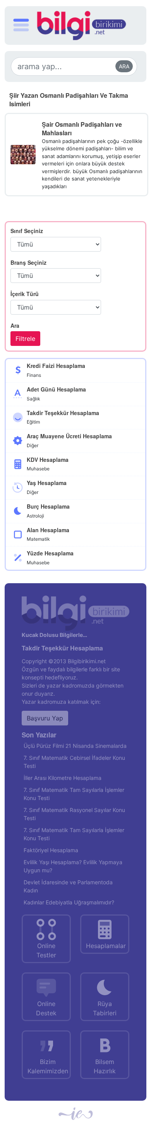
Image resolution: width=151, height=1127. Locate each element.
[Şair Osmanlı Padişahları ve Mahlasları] (23, 154)
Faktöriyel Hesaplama (51, 850)
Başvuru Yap (45, 718)
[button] (21, 26)
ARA (124, 66)
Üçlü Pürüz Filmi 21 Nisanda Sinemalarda (75, 745)
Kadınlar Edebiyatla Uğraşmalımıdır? (69, 902)
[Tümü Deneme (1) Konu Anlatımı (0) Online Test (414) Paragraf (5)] (55, 307)
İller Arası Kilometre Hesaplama (62, 778)
